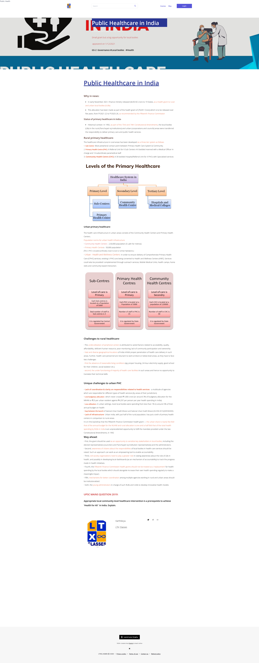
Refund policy (156, 654)
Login (184, 6)
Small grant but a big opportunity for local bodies (115, 37)
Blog (169, 6)
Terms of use (133, 654)
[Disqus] (129, 593)
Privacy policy (121, 654)
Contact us (144, 654)
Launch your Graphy (131, 637)
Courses (163, 6)
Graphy (131, 643)
